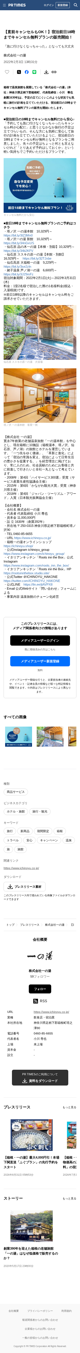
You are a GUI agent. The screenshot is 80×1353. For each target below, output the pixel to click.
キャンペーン (49, 840)
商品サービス (16, 791)
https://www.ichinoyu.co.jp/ (32, 538)
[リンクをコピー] (54, 72)
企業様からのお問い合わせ (40, 1329)
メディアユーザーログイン (40, 640)
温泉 (69, 840)
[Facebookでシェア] (26, 72)
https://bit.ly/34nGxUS (19, 243)
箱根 (60, 831)
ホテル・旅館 (16, 811)
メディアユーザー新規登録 (40, 661)
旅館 (20, 849)
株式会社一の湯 (54, 924)
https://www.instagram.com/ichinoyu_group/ (34, 553)
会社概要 (14, 1311)
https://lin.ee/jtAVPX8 (37, 584)
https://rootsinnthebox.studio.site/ (26, 573)
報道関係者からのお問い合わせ (40, 1320)
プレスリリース (29, 924)
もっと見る (69, 1107)
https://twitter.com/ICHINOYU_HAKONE (32, 581)
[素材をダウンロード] (46, 72)
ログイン (49, 5)
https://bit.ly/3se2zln (17, 266)
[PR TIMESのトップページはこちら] (17, 5)
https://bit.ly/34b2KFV (18, 251)
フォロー (40, 989)
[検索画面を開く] (75, 5)
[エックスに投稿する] (19, 72)
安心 (29, 840)
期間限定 (43, 831)
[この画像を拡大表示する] (18, 737)
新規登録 (63, 5)
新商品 (24, 831)
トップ (10, 924)
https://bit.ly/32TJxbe (37, 258)
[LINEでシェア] (34, 72)
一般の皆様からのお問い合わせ (40, 1338)
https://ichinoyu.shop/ (18, 546)
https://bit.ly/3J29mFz (18, 274)
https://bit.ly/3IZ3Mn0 (18, 235)
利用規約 (66, 1311)
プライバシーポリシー (40, 1311)
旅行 (10, 831)
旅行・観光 (39, 811)
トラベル (13, 840)
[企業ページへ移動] (40, 956)
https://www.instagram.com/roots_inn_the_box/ (36, 565)
